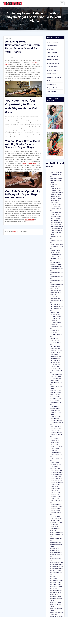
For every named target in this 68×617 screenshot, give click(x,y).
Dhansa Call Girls (54, 594)
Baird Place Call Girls (55, 346)
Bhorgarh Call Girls (54, 440)
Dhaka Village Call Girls (55, 592)
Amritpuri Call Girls (55, 214)
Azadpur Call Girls (54, 312)
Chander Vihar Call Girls (56, 480)
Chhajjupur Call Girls (55, 494)
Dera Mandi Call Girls (55, 582)
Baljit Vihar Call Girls (55, 362)
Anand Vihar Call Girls (55, 224)
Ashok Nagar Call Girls (55, 264)
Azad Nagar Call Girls (55, 304)
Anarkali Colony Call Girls (56, 226)
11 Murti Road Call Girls (56, 172)
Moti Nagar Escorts (52, 56)
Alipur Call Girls (54, 202)
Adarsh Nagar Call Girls (56, 178)
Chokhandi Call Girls (55, 516)
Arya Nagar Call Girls (55, 256)
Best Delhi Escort (29, 219)
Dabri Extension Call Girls (56, 532)
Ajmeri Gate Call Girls (55, 190)
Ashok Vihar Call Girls (55, 266)
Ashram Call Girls (54, 288)
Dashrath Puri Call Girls (56, 552)
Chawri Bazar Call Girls (55, 492)
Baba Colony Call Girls (55, 316)
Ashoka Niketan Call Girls (56, 284)
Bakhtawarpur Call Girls (56, 350)
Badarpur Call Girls (54, 324)
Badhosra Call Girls (55, 330)
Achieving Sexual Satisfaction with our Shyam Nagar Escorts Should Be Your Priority (38, 24)
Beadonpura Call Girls (55, 390)
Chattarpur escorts (52, 81)
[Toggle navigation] (62, 3)
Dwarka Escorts (51, 73)
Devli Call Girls (53, 588)
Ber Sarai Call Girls (54, 400)
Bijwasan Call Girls (54, 442)
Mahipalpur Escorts (52, 59)
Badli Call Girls (53, 332)
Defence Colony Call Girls (56, 564)
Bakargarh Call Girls (55, 348)
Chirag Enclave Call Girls (56, 506)
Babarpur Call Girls (54, 320)
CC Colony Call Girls (55, 468)
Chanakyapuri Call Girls (56, 474)
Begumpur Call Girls (55, 394)
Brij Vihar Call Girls (54, 448)
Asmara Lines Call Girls (55, 292)
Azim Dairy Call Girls (55, 314)
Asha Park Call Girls (55, 262)
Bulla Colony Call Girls (55, 464)
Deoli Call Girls (53, 578)
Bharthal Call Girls (54, 430)
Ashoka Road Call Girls (55, 286)
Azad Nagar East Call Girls (56, 306)
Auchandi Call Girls (54, 296)
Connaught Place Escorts (54, 77)
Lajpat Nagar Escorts (53, 63)
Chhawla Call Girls (54, 498)
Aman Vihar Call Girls (55, 204)
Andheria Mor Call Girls (56, 228)
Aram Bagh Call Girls (55, 250)
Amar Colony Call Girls (55, 206)
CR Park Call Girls (54, 526)
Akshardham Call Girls (55, 194)
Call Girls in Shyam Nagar (29, 163)
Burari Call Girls (54, 466)
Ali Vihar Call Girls (54, 200)
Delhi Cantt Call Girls (55, 576)
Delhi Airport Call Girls (55, 570)
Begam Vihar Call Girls (55, 392)
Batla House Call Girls (55, 378)
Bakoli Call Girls (54, 354)
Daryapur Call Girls (54, 548)
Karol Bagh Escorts (52, 66)
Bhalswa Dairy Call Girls (56, 420)
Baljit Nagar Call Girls (55, 360)
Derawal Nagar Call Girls (56, 586)
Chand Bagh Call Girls (55, 476)
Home (11, 24)
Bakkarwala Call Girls (55, 352)
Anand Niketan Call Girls (56, 220)
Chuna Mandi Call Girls (56, 518)
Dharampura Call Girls (55, 596)
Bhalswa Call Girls (54, 418)
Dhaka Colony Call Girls (56, 590)
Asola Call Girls (53, 294)
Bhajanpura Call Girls (55, 416)
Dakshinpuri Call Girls (55, 542)
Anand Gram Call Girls (55, 216)
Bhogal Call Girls (54, 438)
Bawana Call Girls (54, 380)
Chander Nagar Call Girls (56, 478)
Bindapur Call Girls (54, 444)
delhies (7, 57)
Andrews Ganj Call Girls (56, 230)
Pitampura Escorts (52, 52)
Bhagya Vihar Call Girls (55, 410)
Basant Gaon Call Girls (55, 376)
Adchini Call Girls (54, 184)
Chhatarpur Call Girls (55, 496)
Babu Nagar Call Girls (55, 322)
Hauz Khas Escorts (52, 45)
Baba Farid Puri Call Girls (56, 318)
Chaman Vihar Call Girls (56, 470)
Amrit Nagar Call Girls (55, 212)
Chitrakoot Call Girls (55, 510)
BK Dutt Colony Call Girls (56, 446)
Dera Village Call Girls (55, 584)
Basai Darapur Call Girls (56, 374)
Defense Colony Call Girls (56, 568)
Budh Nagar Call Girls (55, 452)
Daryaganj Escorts (52, 88)
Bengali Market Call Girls (56, 398)
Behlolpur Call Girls (55, 396)
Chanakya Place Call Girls (56, 472)
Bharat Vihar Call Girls (55, 428)
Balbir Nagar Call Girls (55, 356)
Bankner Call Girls (54, 366)
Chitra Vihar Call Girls (55, 508)
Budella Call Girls (54, 450)
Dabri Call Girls (53, 530)
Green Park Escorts (52, 70)
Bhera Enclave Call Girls (56, 432)
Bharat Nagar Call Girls (55, 426)
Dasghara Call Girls (54, 550)
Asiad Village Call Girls (55, 290)
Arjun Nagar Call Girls (55, 254)
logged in (14, 231)
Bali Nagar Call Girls (55, 358)
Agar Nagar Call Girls (55, 186)
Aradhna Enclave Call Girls (56, 244)
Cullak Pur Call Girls (55, 528)
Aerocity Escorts (51, 84)
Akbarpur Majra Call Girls (56, 192)
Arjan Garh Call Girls (55, 252)
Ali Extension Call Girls (55, 198)
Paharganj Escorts (52, 91)
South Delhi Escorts (52, 42)
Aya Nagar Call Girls (55, 298)
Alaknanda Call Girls (55, 196)
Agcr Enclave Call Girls (55, 188)
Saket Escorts (50, 49)
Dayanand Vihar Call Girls (56, 562)
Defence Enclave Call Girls (56, 566)
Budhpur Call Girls (54, 462)
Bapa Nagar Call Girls (55, 368)
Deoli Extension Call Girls (56, 580)
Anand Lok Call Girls (55, 218)
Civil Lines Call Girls (55, 520)
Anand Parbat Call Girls (56, 222)
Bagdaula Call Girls (54, 338)
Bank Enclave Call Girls (55, 364)
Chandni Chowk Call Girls (56, 482)
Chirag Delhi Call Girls (55, 504)
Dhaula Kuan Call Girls (55, 602)
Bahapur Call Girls (54, 340)
